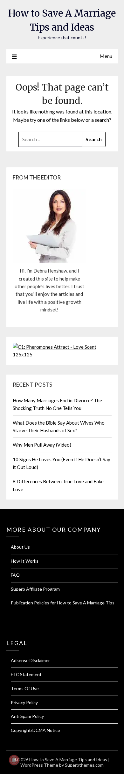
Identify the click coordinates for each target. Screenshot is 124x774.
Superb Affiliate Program (35, 589)
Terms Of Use (25, 688)
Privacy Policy (24, 702)
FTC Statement (26, 674)
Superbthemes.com (84, 765)
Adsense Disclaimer (30, 660)
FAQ (15, 575)
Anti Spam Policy (27, 716)
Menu (106, 56)
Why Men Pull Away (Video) (42, 445)
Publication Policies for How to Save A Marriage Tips (62, 602)
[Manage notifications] (14, 760)
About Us (20, 547)
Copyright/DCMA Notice (35, 730)
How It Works (24, 561)
